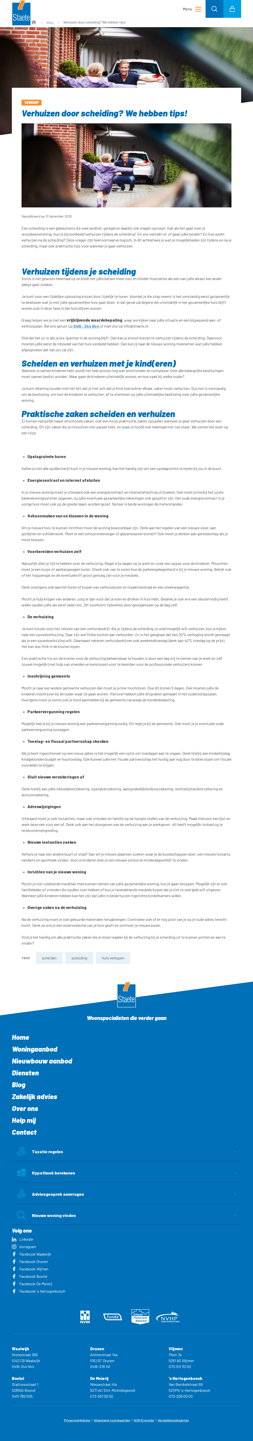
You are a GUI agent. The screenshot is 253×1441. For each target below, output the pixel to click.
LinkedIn (26, 1239)
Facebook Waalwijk (35, 1254)
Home (20, 1037)
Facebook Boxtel (33, 1276)
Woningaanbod (34, 1049)
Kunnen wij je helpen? (247, 60)
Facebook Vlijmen (33, 1268)
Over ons (25, 1108)
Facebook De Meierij (35, 1283)
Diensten (25, 1072)
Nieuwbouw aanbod (42, 1061)
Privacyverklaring (77, 1420)
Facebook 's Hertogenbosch (42, 1291)
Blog (50, 22)
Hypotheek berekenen (53, 1172)
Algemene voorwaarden (112, 1420)
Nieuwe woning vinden (54, 1215)
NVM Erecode (144, 1420)
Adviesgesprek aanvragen (58, 1194)
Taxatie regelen (47, 1151)
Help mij (24, 1120)
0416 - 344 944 (86, 326)
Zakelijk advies (34, 1096)
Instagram (27, 1246)
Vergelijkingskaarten (173, 1420)
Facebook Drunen (33, 1261)
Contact (24, 1132)
